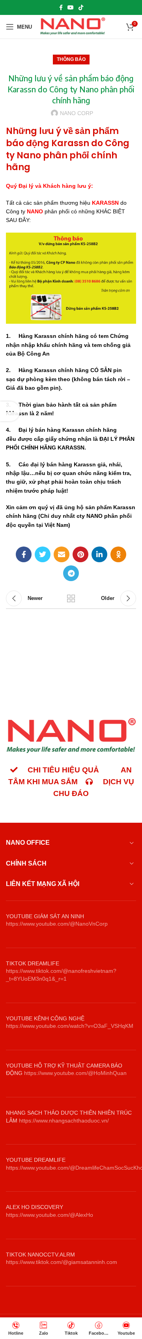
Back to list (71, 598)
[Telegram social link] (71, 573)
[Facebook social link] (61, 7)
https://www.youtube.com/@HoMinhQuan (75, 1073)
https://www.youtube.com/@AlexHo (49, 1215)
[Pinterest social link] (80, 554)
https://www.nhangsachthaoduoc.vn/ (64, 1120)
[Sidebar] (10, 411)
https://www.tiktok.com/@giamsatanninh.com (61, 1262)
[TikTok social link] (81, 7)
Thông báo (71, 59)
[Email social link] (61, 554)
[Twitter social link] (42, 554)
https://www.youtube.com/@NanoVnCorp (57, 924)
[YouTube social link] (70, 7)
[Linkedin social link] (99, 554)
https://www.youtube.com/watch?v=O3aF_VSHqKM (69, 1026)
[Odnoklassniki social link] (118, 554)
